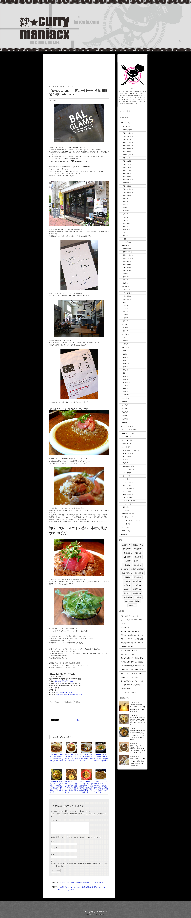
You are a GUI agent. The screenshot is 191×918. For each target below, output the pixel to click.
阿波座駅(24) (137, 589)
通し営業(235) (128, 553)
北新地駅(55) (137, 557)
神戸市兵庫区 (126, 293)
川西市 (125, 314)
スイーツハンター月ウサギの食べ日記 (133, 673)
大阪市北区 (126, 129)
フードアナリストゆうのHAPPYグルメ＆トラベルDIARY (138, 669)
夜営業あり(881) (138, 545)
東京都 (124, 354)
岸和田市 (125, 239)
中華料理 (125, 507)
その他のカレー (126, 517)
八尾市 (125, 232)
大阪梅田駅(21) (128, 597)
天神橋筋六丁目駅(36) (137, 569)
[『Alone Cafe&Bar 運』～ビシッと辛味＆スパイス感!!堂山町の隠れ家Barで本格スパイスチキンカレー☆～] (56, 770)
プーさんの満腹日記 (127, 646)
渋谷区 (125, 360)
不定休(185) (138, 553)
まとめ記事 (125, 527)
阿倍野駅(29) (127, 577)
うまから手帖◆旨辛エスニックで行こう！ (134, 620)
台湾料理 (125, 510)
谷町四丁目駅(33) (127, 573)
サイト (53, 854)
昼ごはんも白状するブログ (129, 650)
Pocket (77, 720)
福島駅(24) (127, 593)
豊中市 (125, 198)
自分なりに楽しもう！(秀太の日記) (132, 658)
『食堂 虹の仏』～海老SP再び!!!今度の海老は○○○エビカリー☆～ (81, 882)
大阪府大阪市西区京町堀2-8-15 (63, 681)
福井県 (124, 408)
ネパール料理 (126, 476)
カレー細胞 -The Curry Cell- (129, 616)
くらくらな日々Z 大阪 (128, 654)
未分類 (123, 534)
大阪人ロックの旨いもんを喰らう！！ (133, 635)
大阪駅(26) (127, 581)
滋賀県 (124, 324)
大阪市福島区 (126, 136)
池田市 (125, 201)
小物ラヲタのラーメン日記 (129, 677)
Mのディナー (125, 627)
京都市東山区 (126, 270)
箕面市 (125, 204)
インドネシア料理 (128, 497)
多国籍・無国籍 (126, 513)
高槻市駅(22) (137, 593)
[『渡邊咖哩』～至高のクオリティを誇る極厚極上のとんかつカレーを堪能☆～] (71, 743)
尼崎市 (125, 302)
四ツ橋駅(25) (137, 581)
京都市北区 (126, 248)
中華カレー (125, 443)
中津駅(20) (138, 597)
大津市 (125, 327)
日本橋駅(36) (124, 569)
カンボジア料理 (127, 494)
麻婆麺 (125, 463)
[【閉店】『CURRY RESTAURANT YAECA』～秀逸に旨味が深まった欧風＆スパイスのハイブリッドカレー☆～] (101, 770)
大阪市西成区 (126, 151)
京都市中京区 (126, 255)
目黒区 (125, 379)
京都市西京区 (126, 267)
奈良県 (124, 334)
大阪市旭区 (126, 186)
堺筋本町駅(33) (139, 573)
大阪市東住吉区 (127, 161)
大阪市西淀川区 (127, 192)
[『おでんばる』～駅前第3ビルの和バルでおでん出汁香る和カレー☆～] (86, 743)
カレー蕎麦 (126, 456)
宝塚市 (125, 311)
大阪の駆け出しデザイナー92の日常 (132, 643)
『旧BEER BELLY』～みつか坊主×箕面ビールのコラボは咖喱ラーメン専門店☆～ (101, 759)
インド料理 (126, 472)
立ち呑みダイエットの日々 (129, 692)
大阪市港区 (126, 173)
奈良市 (125, 337)
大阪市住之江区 (127, 154)
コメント (54, 820)
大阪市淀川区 (126, 189)
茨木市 (125, 207)
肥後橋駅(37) (137, 565)
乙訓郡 (125, 283)
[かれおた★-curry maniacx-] (95, 1)
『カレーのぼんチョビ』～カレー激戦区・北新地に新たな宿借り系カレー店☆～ (56, 759)
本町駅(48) (137, 561)
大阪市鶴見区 (126, 182)
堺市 (124, 235)
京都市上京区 (126, 252)
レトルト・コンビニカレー (130, 520)
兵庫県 (124, 286)
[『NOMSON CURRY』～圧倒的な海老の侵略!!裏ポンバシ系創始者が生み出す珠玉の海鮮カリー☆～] (71, 770)
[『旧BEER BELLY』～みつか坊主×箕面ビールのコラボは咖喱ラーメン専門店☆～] (101, 743)
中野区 (125, 388)
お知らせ (124, 531)
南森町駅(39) (127, 565)
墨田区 (125, 366)
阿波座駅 (77, 702)
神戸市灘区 (126, 296)
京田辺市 (125, 277)
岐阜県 (124, 405)
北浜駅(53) (128, 561)
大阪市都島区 (126, 176)
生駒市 (125, 340)
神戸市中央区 (126, 290)
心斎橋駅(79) (127, 557)
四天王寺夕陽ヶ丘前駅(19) (132, 601)
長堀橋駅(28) (137, 577)
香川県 (124, 419)
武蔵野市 (125, 394)
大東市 (125, 226)
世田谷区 (125, 382)
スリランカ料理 (127, 485)
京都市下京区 (126, 258)
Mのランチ (124, 623)
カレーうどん (126, 453)
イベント (124, 524)
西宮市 (125, 305)
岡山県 (124, 412)
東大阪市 (125, 229)
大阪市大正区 (126, 170)
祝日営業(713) (127, 549)
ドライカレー (126, 440)
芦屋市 (125, 308)
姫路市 (125, 321)
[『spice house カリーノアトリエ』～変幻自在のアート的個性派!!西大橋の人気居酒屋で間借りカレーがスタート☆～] (86, 770)
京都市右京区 (126, 261)
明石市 (125, 318)
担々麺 (125, 459)
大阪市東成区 (126, 167)
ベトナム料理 (126, 491)
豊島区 (125, 391)
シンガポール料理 (128, 488)
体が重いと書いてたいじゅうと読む (132, 662)
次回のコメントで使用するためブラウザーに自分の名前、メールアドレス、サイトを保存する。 (79, 865)
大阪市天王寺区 (127, 142)
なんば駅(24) (137, 585)
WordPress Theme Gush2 (95, 914)
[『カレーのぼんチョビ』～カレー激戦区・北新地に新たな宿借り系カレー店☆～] (56, 743)
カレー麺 (124, 447)
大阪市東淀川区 (127, 195)
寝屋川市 (125, 223)
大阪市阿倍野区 (127, 145)
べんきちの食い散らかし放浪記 (130, 685)
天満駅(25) (127, 585)
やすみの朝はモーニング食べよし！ (132, 681)
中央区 (125, 357)
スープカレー (126, 436)
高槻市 (125, 211)
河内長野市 (126, 242)
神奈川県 (124, 398)
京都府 (124, 245)
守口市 (125, 217)
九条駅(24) (127, 589)
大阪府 (124, 126)
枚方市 (125, 220)
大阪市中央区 (126, 133)
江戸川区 (125, 370)
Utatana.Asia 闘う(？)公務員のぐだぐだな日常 (135, 665)
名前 (53, 841)
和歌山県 (124, 347)
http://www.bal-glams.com (64, 692)
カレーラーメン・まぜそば (130, 450)
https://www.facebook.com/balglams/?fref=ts (70, 694)
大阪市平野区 (126, 164)
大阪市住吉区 (126, 158)
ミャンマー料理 (127, 504)
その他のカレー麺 (128, 466)
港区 (124, 373)
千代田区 (125, 363)
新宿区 (125, 376)
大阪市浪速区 (126, 148)
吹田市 (125, 214)
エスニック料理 (126, 469)
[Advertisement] (79, 68)
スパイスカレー (55, 702)
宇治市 (125, 273)
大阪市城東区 (126, 179)
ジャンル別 (124, 426)
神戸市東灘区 (126, 299)
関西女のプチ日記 (126, 688)
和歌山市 (125, 350)
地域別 (123, 123)
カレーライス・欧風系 (128, 429)
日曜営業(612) (138, 549)
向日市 (125, 280)
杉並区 (125, 385)
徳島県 (124, 415)
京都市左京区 (126, 264)
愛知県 (124, 401)
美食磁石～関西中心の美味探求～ (131, 631)
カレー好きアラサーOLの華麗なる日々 (133, 639)
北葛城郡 (125, 344)
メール (54, 848)
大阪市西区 (68, 702)
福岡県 (124, 422)
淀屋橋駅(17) (132, 605)
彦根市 (125, 331)
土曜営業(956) (126, 545)
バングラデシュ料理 (128, 500)
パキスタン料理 (127, 482)
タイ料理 (125, 479)
